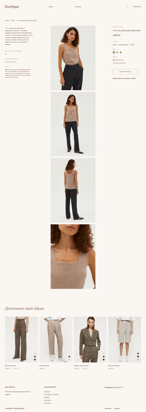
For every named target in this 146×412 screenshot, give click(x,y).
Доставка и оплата (51, 394)
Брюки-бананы (44, 365)
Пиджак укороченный (81, 365)
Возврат (47, 397)
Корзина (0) (137, 7)
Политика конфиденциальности (18, 392)
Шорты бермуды (114, 365)
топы (13, 20)
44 (119, 60)
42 (117, 60)
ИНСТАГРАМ (108, 408)
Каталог (78, 7)
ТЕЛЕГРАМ (117, 408)
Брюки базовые (10, 365)
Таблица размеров (119, 63)
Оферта (7, 394)
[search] (128, 7)
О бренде (47, 400)
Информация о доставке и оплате (124, 78)
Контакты (47, 403)
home (7, 20)
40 (114, 60)
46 (122, 60)
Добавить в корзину (125, 71)
